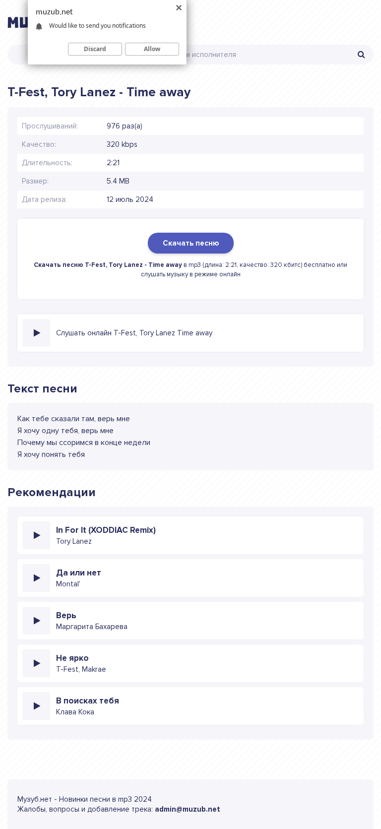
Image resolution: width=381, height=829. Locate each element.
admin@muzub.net (187, 809)
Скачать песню (191, 243)
